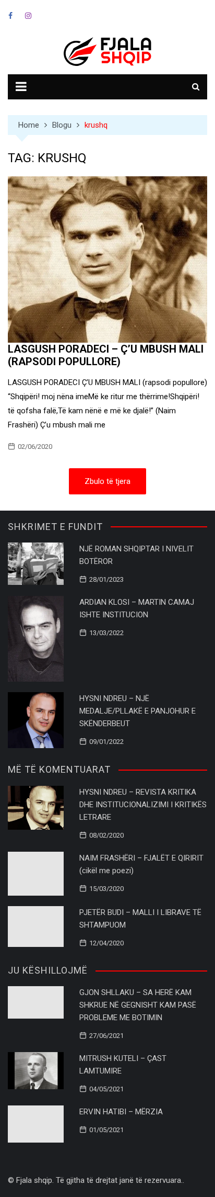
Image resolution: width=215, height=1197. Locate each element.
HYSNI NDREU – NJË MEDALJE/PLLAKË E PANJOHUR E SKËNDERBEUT (137, 711)
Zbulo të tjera (107, 481)
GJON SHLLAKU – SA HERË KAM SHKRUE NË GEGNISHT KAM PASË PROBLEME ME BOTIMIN (137, 1005)
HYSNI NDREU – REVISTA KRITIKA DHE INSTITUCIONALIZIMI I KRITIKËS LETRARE (143, 804)
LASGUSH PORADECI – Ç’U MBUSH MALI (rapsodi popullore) (106, 355)
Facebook (10, 16)
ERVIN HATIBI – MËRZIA (121, 1111)
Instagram (28, 16)
